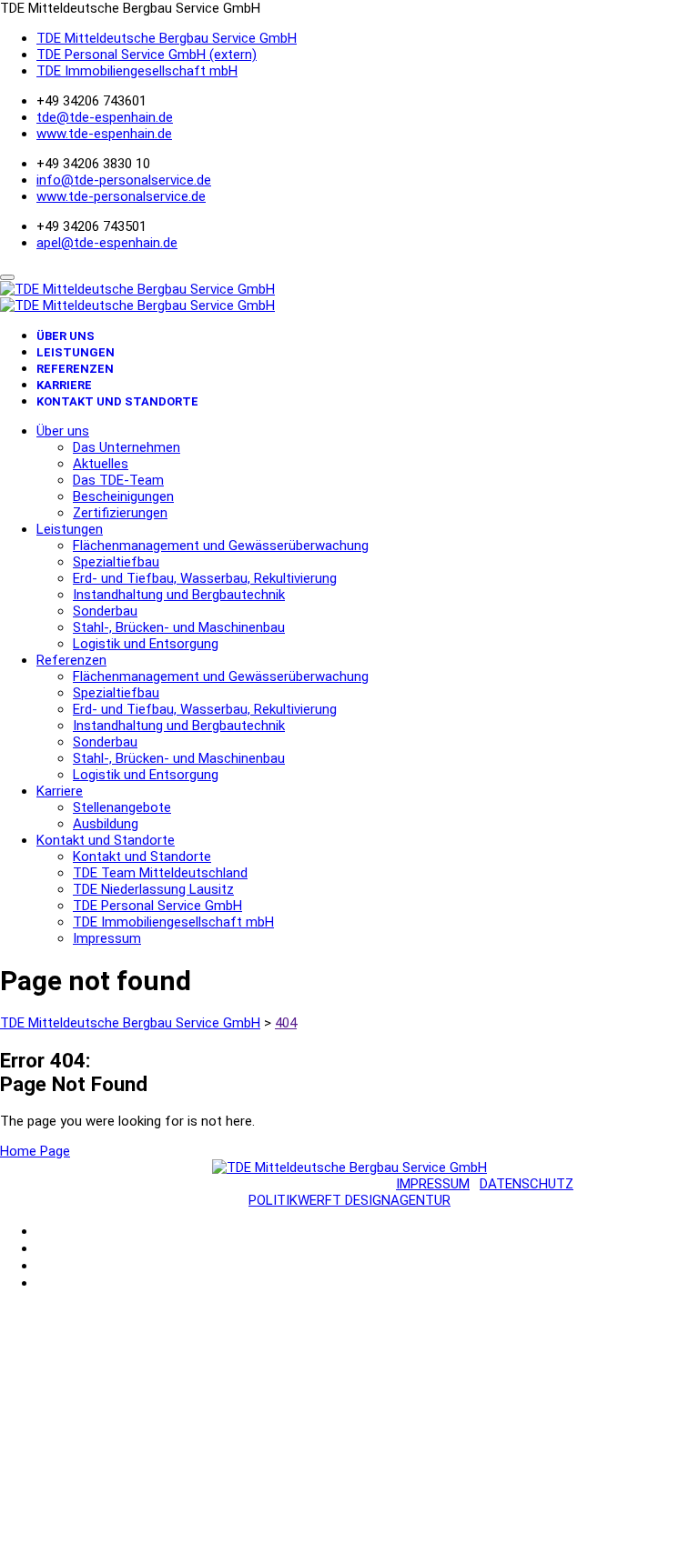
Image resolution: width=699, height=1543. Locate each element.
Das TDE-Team (118, 480)
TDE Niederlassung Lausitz (153, 889)
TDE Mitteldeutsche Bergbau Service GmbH (166, 38)
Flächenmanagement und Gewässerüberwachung (221, 545)
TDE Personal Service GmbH (157, 905)
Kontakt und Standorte (117, 401)
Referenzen (75, 369)
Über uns (65, 336)
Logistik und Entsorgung (145, 644)
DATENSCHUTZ (526, 1184)
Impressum (107, 938)
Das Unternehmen (126, 447)
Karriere (64, 385)
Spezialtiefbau (116, 562)
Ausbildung (105, 824)
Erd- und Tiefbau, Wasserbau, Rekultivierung (205, 578)
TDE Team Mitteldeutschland (160, 873)
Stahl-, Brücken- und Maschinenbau (179, 627)
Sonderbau (105, 611)
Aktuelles (100, 464)
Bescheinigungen (123, 496)
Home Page (35, 1151)
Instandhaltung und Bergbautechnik (179, 594)
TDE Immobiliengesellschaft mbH (137, 71)
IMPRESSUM (433, 1184)
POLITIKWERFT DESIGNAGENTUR (349, 1200)
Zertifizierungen (120, 513)
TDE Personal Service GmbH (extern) (146, 54)
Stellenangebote (122, 807)
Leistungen (75, 352)
